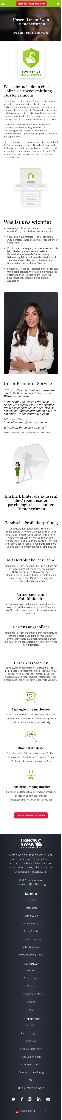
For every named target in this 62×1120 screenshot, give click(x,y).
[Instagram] (29, 1099)
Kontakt (31, 1025)
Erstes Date (31, 908)
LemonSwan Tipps (31, 923)
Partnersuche (31, 915)
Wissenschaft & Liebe (31, 954)
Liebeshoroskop (31, 947)
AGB (31, 1080)
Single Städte (31, 931)
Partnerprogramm (31, 1033)
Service (31, 1001)
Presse (31, 986)
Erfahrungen (31, 978)
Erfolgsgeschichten (31, 994)
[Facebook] (22, 1099)
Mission (31, 970)
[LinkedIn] (38, 1099)
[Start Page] (3, 3)
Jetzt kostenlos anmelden (31, 3)
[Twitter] (13, 1099)
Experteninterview (31, 939)
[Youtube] (48, 1099)
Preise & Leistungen (31, 1048)
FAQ (31, 1009)
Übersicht (31, 900)
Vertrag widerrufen (31, 1064)
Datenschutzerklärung (31, 1072)
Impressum (31, 1041)
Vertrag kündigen (31, 1056)
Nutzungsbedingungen (31, 1088)
